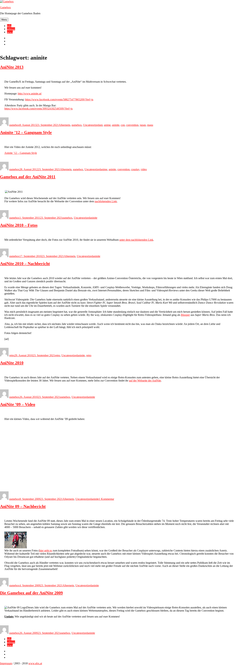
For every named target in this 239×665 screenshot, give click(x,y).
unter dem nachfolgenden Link (136, 239)
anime (107, 124)
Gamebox (5, 7)
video (144, 169)
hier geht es (45, 550)
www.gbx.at (35, 663)
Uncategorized (91, 124)
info (9, 25)
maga (150, 124)
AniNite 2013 (11, 67)
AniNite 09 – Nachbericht (23, 506)
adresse (11, 28)
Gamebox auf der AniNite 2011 (27, 177)
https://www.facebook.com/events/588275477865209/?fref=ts (59, 99)
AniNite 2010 (11, 363)
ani (101, 124)
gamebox (14, 124)
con (123, 124)
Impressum (6, 663)
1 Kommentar (106, 498)
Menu (4, 19)
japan (143, 124)
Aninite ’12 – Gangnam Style (26, 132)
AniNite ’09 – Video (17, 404)
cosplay (135, 169)
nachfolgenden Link (106, 201)
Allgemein (64, 124)
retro (11, 355)
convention (132, 124)
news (10, 32)
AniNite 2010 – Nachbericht (25, 263)
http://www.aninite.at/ (30, 93)
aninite (115, 124)
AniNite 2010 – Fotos (18, 225)
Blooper (185, 314)
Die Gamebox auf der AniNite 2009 (31, 593)
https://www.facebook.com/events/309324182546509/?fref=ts (38, 108)
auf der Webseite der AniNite (145, 380)
